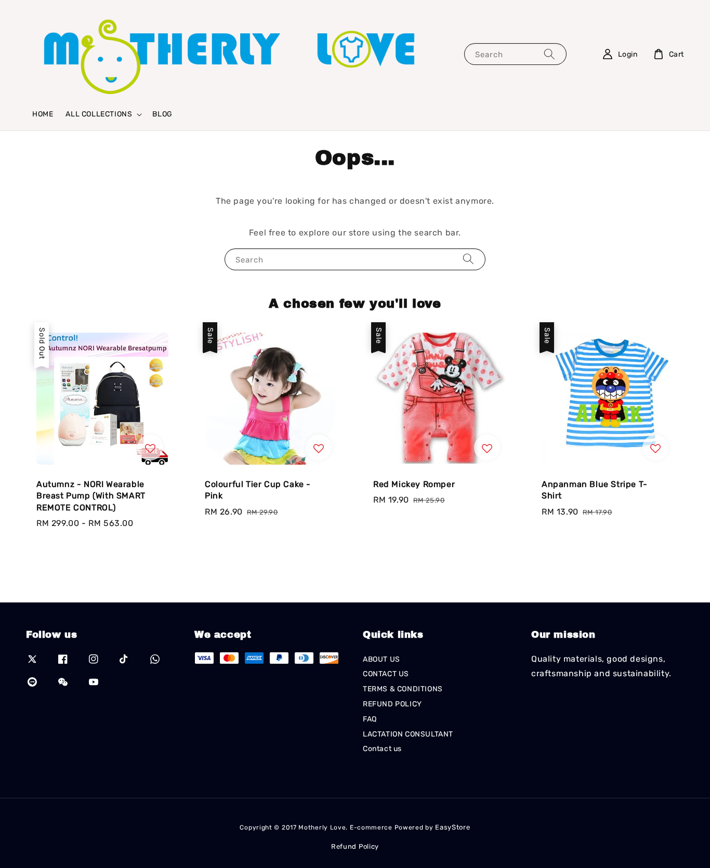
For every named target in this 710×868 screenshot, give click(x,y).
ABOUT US (381, 659)
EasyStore (452, 827)
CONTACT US (386, 673)
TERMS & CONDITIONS (403, 689)
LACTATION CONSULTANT (408, 734)
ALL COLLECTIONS (98, 114)
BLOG (162, 114)
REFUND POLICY (392, 704)
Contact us (382, 748)
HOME (42, 114)
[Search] (549, 54)
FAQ (370, 719)
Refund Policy (355, 846)
